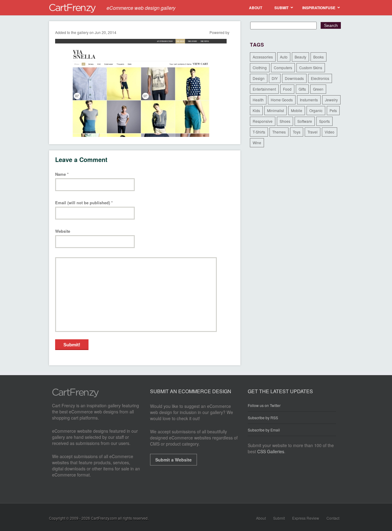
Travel (312, 131)
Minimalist (275, 110)
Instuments (309, 99)
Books (318, 56)
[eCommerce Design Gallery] (75, 396)
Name (62, 174)
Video (329, 131)
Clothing (260, 67)
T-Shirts (259, 131)
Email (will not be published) (84, 202)
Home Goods (282, 99)
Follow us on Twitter (264, 405)
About (261, 518)
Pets (333, 110)
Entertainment (264, 89)
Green (318, 89)
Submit (279, 518)
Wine (257, 142)
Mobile (296, 110)
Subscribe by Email (264, 429)
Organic (315, 110)
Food (287, 89)
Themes (279, 131)
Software (304, 121)
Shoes (285, 121)
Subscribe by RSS (263, 417)
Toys (296, 131)
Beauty (300, 56)
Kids (256, 110)
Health (258, 99)
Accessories (263, 56)
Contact (332, 518)
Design (259, 78)
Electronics (320, 78)
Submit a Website (173, 460)
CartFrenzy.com (104, 518)
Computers (283, 67)
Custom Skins (310, 67)
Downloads (294, 78)
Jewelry (331, 99)
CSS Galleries (270, 451)
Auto (284, 56)
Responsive (263, 121)
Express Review (305, 518)
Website (62, 231)
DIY (275, 78)
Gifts (302, 89)
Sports (324, 121)
